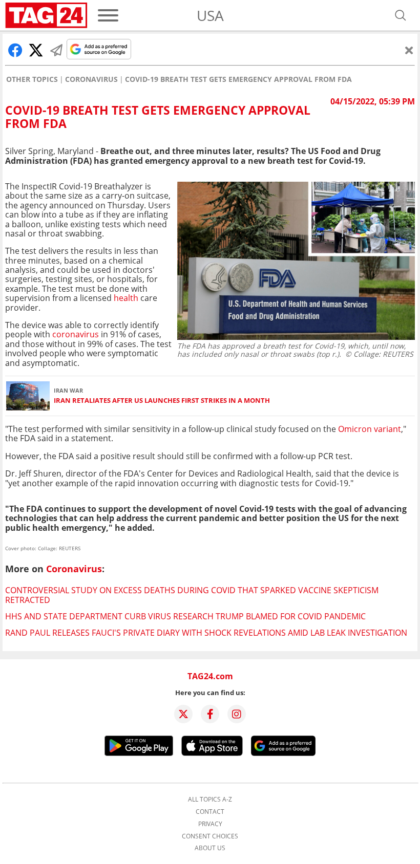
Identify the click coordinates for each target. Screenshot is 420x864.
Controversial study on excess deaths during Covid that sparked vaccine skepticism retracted (192, 595)
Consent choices (210, 836)
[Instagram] (236, 714)
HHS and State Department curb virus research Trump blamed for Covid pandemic (185, 616)
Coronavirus (91, 79)
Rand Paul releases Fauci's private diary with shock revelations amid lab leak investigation (206, 632)
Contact (210, 811)
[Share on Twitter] (36, 50)
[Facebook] (210, 714)
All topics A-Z (210, 799)
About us (210, 848)
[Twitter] (183, 714)
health (126, 298)
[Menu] (108, 15)
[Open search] (400, 15)
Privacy (210, 824)
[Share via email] (56, 50)
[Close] (409, 50)
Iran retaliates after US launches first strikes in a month (162, 400)
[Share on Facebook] (15, 50)
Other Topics (32, 79)
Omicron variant (369, 429)
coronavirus (75, 334)
